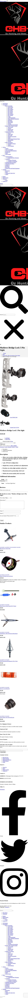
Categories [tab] (5, 914)
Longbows (7, 164)
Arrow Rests (10, 107)
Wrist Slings (10, 122)
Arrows (4, 147)
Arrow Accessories (9, 149)
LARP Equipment (11, 117)
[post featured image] (10, 544)
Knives (9, 133)
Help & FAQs (5, 757)
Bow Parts (7, 167)
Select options (3, 579)
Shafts (6, 153)
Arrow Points (8, 154)
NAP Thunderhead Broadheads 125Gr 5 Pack (9, 661)
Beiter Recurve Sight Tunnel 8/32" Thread (8, 606)
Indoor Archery (6, 769)
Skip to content (3, 1)
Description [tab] (5, 449)
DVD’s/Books (11, 146)
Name (1, 511)
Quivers (9, 123)
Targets (9, 144)
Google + (13, 447)
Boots (6, 172)
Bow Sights (10, 110)
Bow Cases (10, 108)
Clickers (9, 128)
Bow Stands (10, 111)
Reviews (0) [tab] (5, 451)
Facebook (2, 447)
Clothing (4, 169)
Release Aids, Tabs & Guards (11, 126)
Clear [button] (12, 441)
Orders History (6, 761)
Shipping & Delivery (7, 759)
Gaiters (6, 174)
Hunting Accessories (12, 136)
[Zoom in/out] (0, 996)
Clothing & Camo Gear (10, 173)
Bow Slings (10, 113)
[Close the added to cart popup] (9, 907)
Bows (4, 155)
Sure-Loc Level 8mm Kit (5, 688)
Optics (9, 137)
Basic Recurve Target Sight (5, 548)
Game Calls (10, 134)
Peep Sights (10, 121)
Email (17, 447)
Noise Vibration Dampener (13, 118)
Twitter (5, 447)
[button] (1, 183)
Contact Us (5, 181)
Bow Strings (10, 115)
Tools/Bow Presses (12, 143)
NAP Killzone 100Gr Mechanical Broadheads (9, 633)
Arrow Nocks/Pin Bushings (11, 150)
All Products (5, 103)
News (6, 180)
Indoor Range (5, 177)
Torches (9, 141)
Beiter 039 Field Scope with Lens (6, 576)
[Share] (3, 996)
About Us (5, 178)
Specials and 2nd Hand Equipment (12, 168)
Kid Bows (7, 166)
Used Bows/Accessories (13, 124)
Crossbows (7, 159)
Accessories (5, 104)
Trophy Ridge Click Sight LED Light (7, 717)
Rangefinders (10, 140)
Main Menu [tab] (5, 912)
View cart (2, 907)
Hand (1, 439)
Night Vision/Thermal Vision (14, 138)
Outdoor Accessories (9, 131)
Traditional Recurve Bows (10, 162)
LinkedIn (9, 447)
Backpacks (7, 170)
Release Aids (10, 129)
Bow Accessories (8, 105)
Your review (3, 500)
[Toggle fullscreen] (1, 996)
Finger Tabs (10, 130)
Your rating (2, 497)
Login (4, 762)
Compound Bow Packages (13, 157)
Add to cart (3, 444)
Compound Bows (9, 156)
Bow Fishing (10, 109)
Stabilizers (10, 120)
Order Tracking (6, 758)
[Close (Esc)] (4, 996)
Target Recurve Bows (9, 163)
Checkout (7, 907)
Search (1, 314)
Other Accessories (9, 142)
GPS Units (10, 135)
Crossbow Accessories (12, 161)
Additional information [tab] (7, 450)
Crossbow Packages (12, 160)
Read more (2, 609)
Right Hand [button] (7, 439)
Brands (4, 176)
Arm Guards (10, 127)
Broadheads (7, 151)
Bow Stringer (10, 114)
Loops (9, 116)
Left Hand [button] (7, 438)
